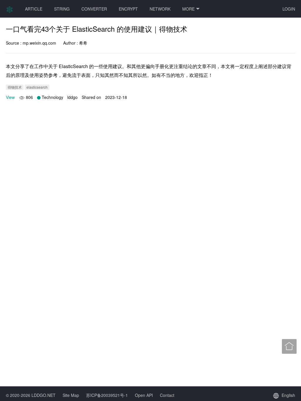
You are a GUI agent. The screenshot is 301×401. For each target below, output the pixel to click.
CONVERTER (94, 9)
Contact (167, 395)
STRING (62, 9)
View (10, 97)
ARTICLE (33, 9)
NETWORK (160, 9)
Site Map (71, 395)
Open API (144, 395)
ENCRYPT (128, 9)
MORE (188, 9)
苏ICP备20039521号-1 (107, 395)
